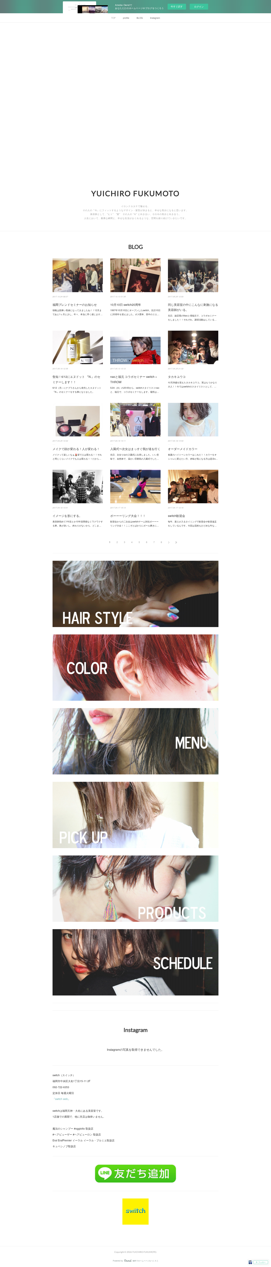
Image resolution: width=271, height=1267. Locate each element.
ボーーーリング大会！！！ (128, 516)
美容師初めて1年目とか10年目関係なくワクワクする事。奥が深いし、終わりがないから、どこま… (78, 523)
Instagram (155, 17)
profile (126, 17)
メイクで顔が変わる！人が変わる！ (76, 449)
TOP (113, 17)
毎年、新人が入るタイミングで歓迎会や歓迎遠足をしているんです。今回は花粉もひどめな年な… (192, 523)
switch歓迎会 (176, 516)
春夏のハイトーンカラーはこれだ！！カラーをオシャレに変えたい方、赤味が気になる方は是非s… (193, 456)
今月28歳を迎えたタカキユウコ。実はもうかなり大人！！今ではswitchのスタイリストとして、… (192, 384)
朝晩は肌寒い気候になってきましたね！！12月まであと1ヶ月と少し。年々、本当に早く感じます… (78, 312)
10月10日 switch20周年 (125, 304)
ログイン (199, 6)
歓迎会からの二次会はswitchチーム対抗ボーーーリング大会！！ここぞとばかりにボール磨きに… (134, 523)
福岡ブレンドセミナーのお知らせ (75, 304)
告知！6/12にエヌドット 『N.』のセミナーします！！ (76, 379)
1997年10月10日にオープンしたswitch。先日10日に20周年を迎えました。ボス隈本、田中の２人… (135, 312)
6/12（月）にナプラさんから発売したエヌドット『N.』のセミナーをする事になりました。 (77, 389)
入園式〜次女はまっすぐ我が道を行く (135, 449)
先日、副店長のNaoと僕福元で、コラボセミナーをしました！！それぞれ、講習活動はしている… (192, 317)
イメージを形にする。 (67, 516)
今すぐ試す (177, 6)
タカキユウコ (177, 376)
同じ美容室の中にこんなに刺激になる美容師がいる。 (193, 307)
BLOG (140, 17)
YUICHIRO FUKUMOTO (135, 193)
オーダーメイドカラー (182, 449)
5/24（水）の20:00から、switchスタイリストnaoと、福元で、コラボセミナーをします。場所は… (134, 389)
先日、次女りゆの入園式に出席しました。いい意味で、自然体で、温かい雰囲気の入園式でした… (134, 456)
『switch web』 (61, 1099)
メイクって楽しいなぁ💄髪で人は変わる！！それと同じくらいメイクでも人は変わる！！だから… (77, 456)
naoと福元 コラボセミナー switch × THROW (133, 379)
